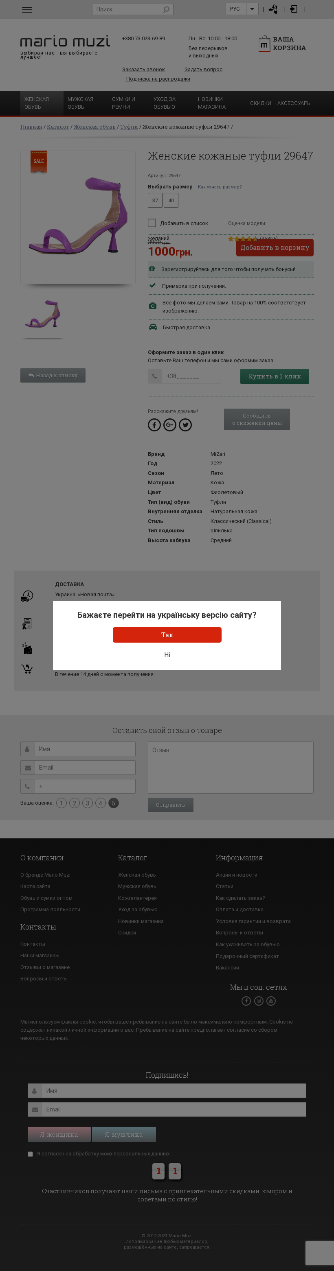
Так (167, 634)
